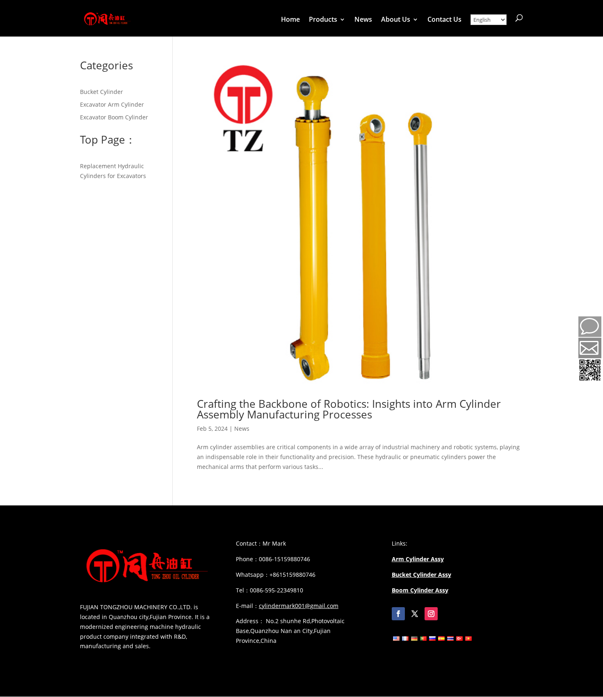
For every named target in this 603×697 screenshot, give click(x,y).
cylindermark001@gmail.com (298, 606)
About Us (395, 20)
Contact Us (444, 20)
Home (290, 20)
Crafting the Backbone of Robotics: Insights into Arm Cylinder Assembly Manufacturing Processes (349, 409)
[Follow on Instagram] (431, 613)
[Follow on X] (414, 613)
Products (323, 20)
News (363, 20)
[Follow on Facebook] (398, 613)
